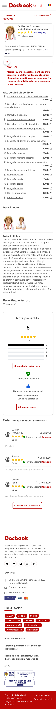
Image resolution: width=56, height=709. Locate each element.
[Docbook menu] (4, 6)
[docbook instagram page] (28, 563)
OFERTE (28, 620)
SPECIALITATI (13, 620)
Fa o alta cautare (41, 15)
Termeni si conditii (43, 699)
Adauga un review (27, 407)
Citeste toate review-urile (27, 366)
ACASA (9, 616)
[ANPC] (19, 674)
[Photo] (9, 222)
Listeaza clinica (32, 625)
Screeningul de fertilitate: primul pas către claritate (23, 647)
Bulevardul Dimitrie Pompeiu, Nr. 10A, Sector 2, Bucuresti (27, 581)
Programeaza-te (14, 629)
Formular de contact (19, 587)
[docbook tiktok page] (34, 563)
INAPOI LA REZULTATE (9, 17)
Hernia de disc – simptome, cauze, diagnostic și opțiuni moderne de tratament (21, 657)
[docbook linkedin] (21, 563)
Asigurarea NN (13, 625)
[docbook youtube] (14, 563)
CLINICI (22, 616)
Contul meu (42, 620)
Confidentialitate (42, 695)
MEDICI (33, 616)
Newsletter (32, 629)
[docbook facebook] (7, 563)
